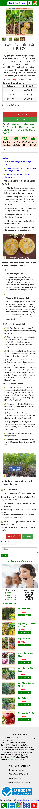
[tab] (5, 149)
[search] (30, 3)
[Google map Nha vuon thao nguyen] (19, 805)
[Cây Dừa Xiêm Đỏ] (8, 644)
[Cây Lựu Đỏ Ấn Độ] (8, 718)
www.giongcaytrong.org (16, 759)
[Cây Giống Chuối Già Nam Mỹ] (8, 629)
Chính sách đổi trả (15, 778)
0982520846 (11, 597)
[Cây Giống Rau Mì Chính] (8, 688)
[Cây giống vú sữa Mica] (8, 658)
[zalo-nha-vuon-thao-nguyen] (28, 596)
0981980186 (11, 595)
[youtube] (34, 805)
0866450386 (11, 600)
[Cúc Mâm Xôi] (8, 614)
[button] (34, 22)
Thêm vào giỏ (24, 615)
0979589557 (11, 593)
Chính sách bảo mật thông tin (19, 782)
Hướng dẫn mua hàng (16, 770)
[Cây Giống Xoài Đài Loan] (8, 673)
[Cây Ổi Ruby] (8, 703)
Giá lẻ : (5, 79)
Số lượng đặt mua (10, 105)
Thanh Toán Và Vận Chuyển (19, 774)
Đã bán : (21, 79)
